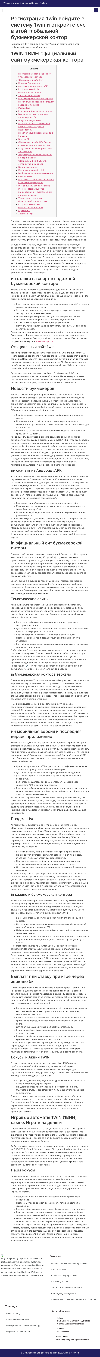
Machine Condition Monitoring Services (69, 1264)
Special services (58, 1270)
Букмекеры (24, 210)
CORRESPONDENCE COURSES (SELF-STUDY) (23, 1325)
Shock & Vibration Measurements (66, 1287)
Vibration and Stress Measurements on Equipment (74, 1299)
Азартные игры (26, 213)
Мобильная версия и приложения (35, 173)
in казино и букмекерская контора (36, 111)
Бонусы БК (24, 139)
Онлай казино (25, 176)
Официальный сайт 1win (30, 80)
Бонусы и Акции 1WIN (29, 120)
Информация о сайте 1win (31, 170)
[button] (96, 10)
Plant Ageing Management (63, 1293)
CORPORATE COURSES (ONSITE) (18, 1331)
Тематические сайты (29, 95)
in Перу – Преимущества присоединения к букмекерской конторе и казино (35, 191)
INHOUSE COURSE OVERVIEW (17, 1319)
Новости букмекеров (29, 83)
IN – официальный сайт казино (34, 185)
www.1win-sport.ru (45, 341)
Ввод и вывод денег (28, 167)
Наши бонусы (25, 129)
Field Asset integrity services (64, 1275)
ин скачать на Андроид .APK (33, 86)
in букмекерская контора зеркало (35, 98)
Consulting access (59, 1281)
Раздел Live (24, 108)
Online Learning (13, 1313)
